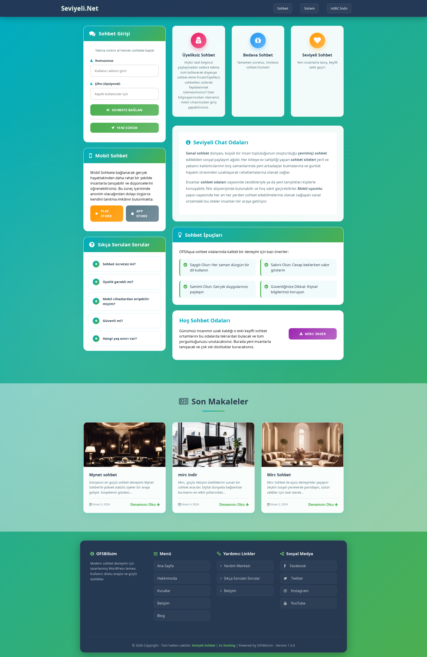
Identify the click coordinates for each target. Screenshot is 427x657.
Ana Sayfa (165, 565)
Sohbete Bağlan (127, 110)
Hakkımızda (167, 578)
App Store (141, 213)
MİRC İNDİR (315, 334)
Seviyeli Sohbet (203, 645)
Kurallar (164, 590)
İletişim (163, 603)
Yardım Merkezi (237, 565)
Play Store (106, 213)
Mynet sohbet (103, 474)
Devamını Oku (143, 504)
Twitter (297, 578)
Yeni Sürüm (127, 128)
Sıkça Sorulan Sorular (242, 578)
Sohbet (282, 8)
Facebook (298, 565)
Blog (161, 615)
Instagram (299, 590)
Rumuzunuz (103, 60)
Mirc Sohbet (279, 474)
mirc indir (187, 474)
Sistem (309, 8)
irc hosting (227, 645)
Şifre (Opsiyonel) (107, 84)
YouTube (298, 603)
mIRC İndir (339, 8)
